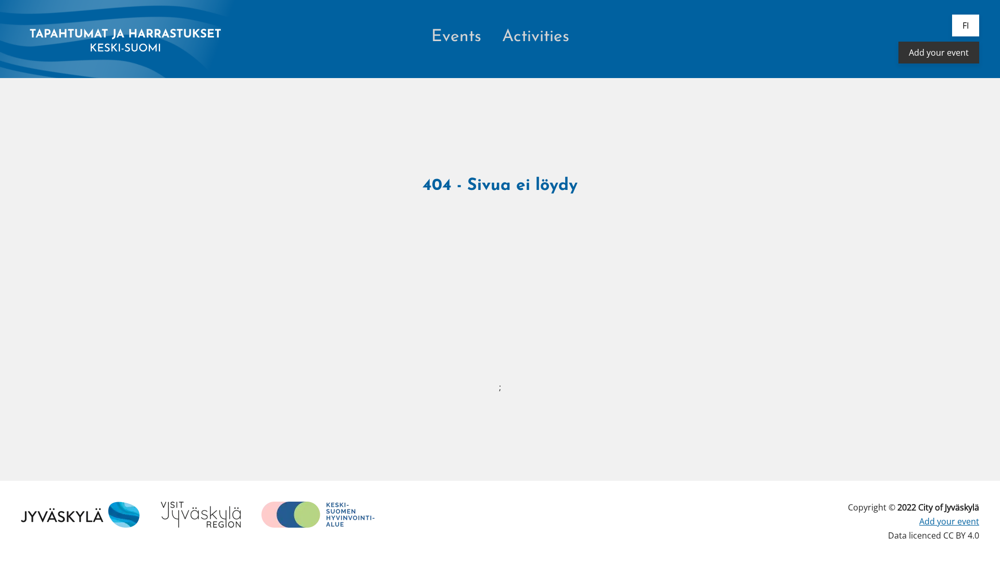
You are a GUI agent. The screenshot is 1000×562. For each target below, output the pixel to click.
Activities (535, 37)
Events (456, 37)
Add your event (939, 52)
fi (966, 25)
